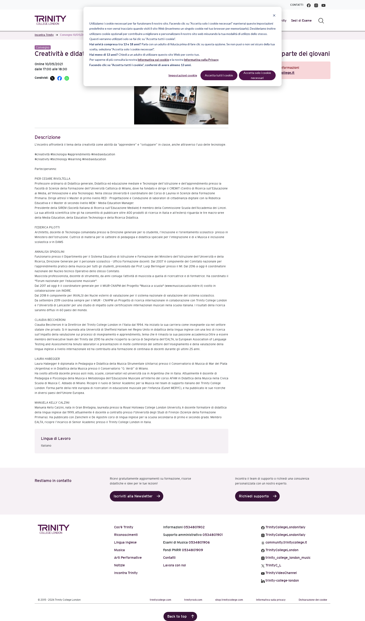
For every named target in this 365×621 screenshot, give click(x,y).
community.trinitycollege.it (286, 542)
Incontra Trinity (44, 34)
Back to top (177, 616)
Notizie (119, 565)
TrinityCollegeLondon (281, 550)
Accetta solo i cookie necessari (257, 75)
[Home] (53, 528)
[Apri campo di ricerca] (321, 20)
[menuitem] (301, 20)
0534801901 (213, 535)
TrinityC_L (273, 565)
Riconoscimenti (126, 535)
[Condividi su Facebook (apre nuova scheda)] (60, 77)
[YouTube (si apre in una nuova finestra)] (323, 5)
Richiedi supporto (254, 496)
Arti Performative (128, 557)
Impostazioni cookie (183, 75)
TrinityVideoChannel (281, 573)
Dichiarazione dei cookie (313, 599)
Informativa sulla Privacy (201, 59)
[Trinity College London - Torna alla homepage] (50, 20)
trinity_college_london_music (288, 557)
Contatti (296, 4)
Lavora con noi (174, 565)
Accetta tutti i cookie (219, 75)
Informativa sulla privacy (271, 599)
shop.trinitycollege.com (229, 599)
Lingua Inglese (125, 542)
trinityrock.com (193, 599)
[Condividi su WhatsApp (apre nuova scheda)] (67, 77)
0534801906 (199, 542)
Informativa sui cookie (153, 59)
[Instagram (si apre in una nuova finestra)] (316, 5)
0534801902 (194, 527)
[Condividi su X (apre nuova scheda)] (52, 77)
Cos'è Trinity (123, 527)
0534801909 (192, 550)
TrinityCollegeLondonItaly (285, 527)
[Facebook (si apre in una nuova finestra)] (308, 5)
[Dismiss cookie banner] (274, 15)
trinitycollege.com (160, 599)
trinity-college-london (282, 580)
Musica (119, 550)
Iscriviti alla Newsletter (133, 496)
